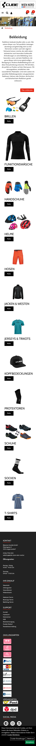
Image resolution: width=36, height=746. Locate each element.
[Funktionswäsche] (18, 146)
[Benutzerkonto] (11, 13)
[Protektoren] (18, 396)
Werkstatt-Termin (8, 597)
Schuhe (10, 443)
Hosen (9, 269)
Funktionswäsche (18, 164)
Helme (9, 234)
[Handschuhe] (18, 187)
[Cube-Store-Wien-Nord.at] (18, 4)
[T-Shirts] (18, 501)
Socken (10, 478)
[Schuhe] (18, 431)
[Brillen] (18, 104)
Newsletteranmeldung (9, 626)
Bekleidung (8, 28)
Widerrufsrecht (7, 592)
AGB (4, 619)
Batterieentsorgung (8, 622)
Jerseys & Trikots (17, 338)
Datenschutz (7, 617)
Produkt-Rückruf (7, 624)
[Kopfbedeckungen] (18, 361)
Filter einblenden (27, 90)
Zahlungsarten (7, 588)
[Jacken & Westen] (18, 292)
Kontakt (5, 612)
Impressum (6, 614)
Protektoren (14, 408)
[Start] (2, 28)
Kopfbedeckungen (18, 373)
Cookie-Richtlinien (13, 735)
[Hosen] (18, 257)
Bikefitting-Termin (8, 602)
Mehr (9, 121)
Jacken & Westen (16, 303)
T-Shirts (10, 513)
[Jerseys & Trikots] (18, 326)
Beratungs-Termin (8, 600)
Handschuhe (14, 199)
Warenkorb (6, 585)
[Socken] (18, 466)
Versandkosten (7, 590)
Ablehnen (30, 739)
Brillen (10, 116)
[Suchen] (7, 13)
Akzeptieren (30, 742)
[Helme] (18, 222)
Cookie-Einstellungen (18, 739)
